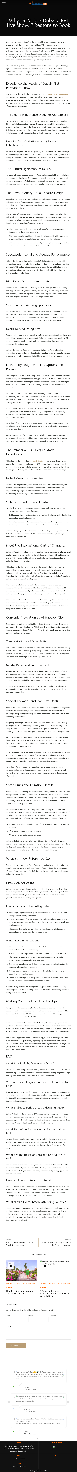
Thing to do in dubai (28, 1284)
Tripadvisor (61, 1459)
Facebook (54, 1459)
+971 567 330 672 (19, 1466)
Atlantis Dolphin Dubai (47, 1284)
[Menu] (4, 2)
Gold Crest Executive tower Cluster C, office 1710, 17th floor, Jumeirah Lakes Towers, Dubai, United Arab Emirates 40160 (19, 1448)
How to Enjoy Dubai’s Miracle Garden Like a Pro (20, 1292)
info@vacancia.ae (19, 1459)
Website (53, 1315)
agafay (10, 1287)
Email (30, 1315)
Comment (10, 1326)
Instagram (57, 1459)
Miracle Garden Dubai (13, 1284)
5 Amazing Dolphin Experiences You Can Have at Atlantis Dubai (54, 1293)
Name (9, 1315)
